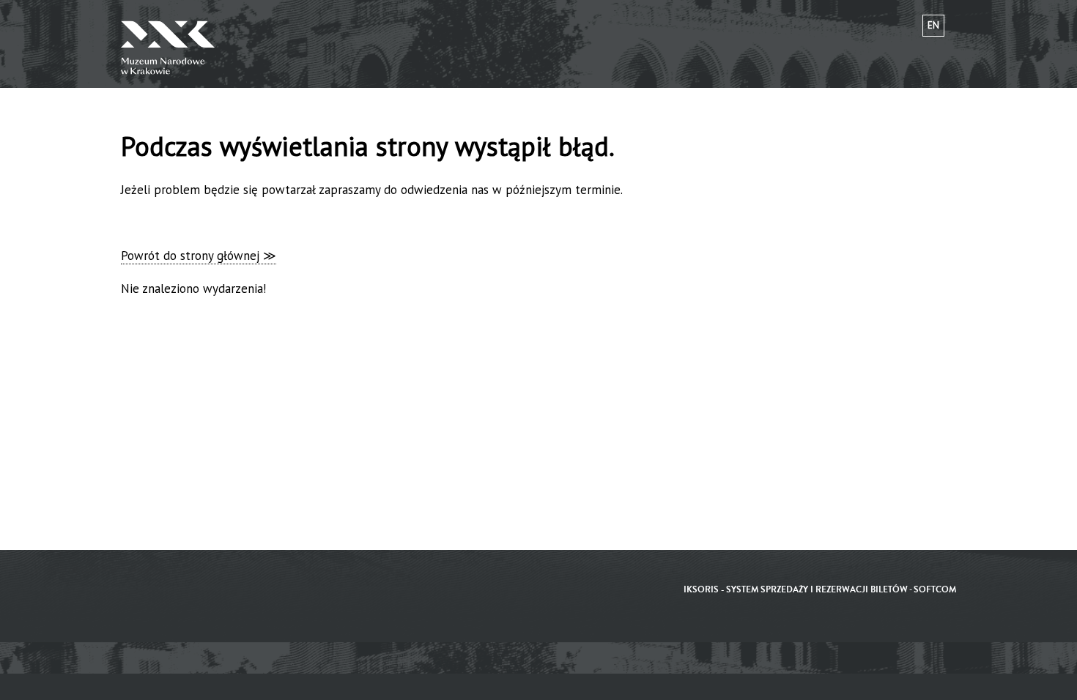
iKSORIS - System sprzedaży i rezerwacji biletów (796, 590)
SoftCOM (935, 590)
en (933, 25)
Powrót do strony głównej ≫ (198, 255)
